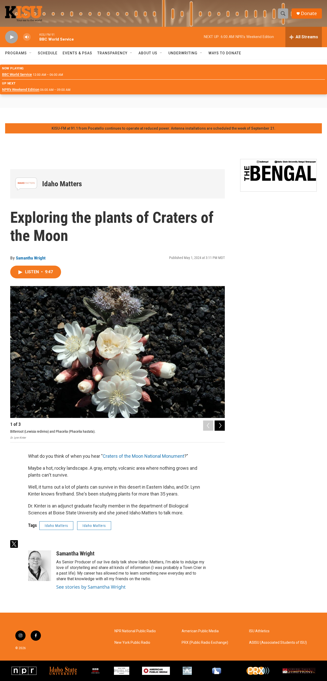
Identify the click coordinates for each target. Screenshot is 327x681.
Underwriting (182, 53)
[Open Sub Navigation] (31, 53)
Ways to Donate (224, 53)
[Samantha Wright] (39, 565)
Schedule (47, 53)
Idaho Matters (62, 184)
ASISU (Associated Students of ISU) (278, 643)
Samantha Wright (30, 258)
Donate (309, 13)
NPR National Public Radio (135, 631)
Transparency (112, 53)
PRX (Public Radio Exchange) (205, 643)
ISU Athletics (259, 631)
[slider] (35, 37)
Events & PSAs (77, 53)
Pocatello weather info (81, 115)
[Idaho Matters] (26, 184)
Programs (16, 53)
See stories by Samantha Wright (91, 587)
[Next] (220, 425)
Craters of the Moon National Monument (143, 456)
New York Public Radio (132, 643)
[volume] (26, 37)
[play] (11, 37)
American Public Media (200, 631)
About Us (147, 53)
